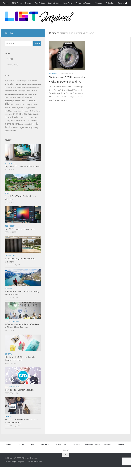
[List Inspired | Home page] (39, 18)
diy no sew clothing (28, 111)
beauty (22, 94)
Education (98, 3)
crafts (34, 100)
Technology (110, 3)
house (20, 124)
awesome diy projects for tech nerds (28, 87)
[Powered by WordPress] (15, 462)
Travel (8, 193)
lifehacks (16, 127)
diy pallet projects (18, 117)
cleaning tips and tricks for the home (18, 101)
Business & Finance (83, 3)
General (121, 3)
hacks (30, 120)
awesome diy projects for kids (26, 84)
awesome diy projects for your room (17, 91)
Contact (10, 59)
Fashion (28, 3)
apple (6, 81)
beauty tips (8, 97)
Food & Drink (40, 3)
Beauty (6, 3)
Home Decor (67, 3)
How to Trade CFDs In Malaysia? (19, 390)
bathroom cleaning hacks (12, 94)
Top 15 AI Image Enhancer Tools (20, 229)
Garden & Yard (53, 3)
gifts (24, 120)
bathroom (34, 91)
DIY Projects (30, 117)
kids (32, 124)
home (35, 121)
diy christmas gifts (16, 104)
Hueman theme (36, 462)
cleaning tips (30, 97)
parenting (34, 127)
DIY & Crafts (17, 3)
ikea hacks (27, 124)
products (8, 131)
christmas (15, 97)
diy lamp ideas (16, 111)
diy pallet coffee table (22, 114)
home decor (11, 123)
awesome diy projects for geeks (18, 81)
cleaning (22, 97)
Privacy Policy (12, 65)
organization (25, 127)
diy (7, 104)
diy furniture (21, 108)
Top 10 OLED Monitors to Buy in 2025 (22, 166)
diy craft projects (29, 104)
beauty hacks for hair (31, 94)
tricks (14, 131)
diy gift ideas (30, 108)
